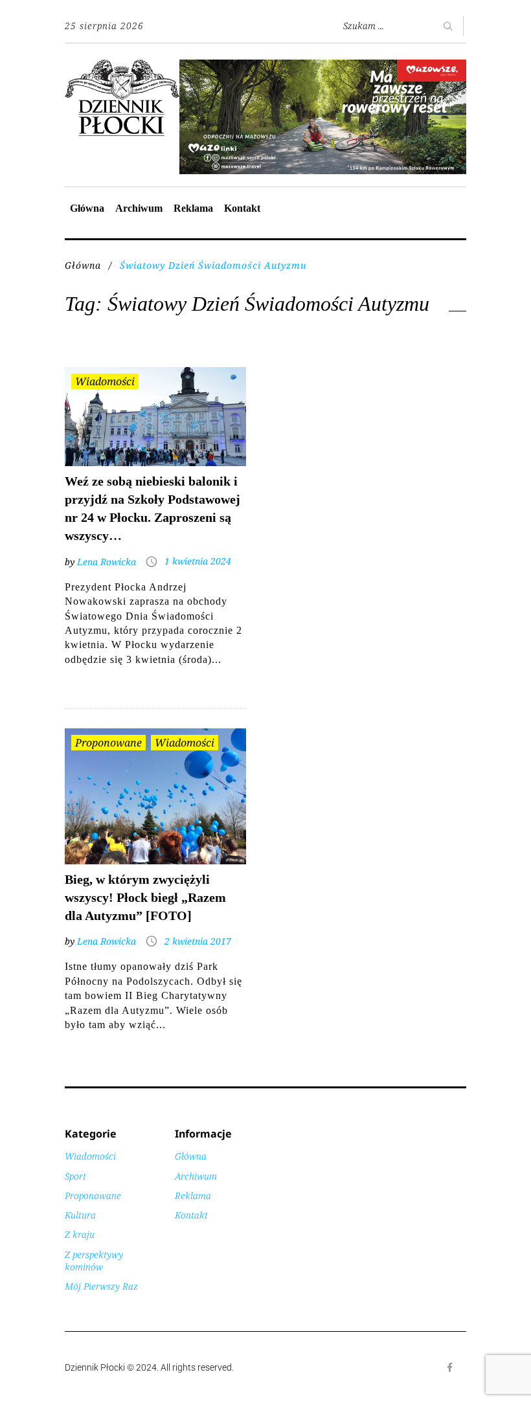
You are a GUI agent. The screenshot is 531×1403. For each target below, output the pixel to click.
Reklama (193, 208)
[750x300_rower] (322, 66)
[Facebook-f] (450, 1367)
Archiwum (139, 208)
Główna (87, 208)
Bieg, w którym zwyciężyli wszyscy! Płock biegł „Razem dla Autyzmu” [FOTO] (145, 897)
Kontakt (242, 208)
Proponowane (108, 742)
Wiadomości (105, 381)
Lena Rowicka (106, 562)
